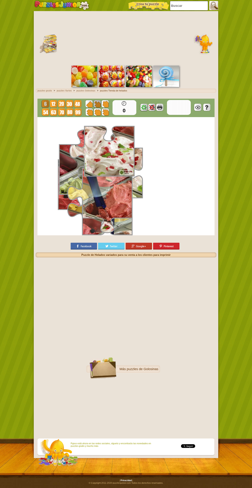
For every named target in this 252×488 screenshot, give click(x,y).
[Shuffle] (144, 107)
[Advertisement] (126, 38)
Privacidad (126, 480)
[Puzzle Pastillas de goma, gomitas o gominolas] (84, 86)
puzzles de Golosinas (142, 369)
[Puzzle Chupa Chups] (112, 86)
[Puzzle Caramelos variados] (139, 86)
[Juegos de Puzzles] (62, 5)
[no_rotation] (152, 107)
